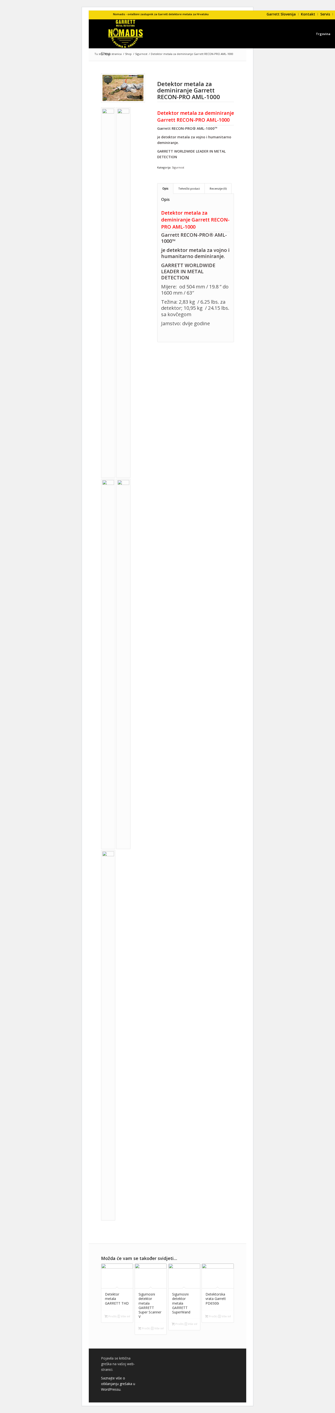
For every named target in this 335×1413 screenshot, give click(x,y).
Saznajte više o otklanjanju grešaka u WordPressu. (118, 1384)
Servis (325, 14)
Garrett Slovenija (281, 14)
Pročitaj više (112, 1316)
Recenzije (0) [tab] (218, 188)
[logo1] (125, 33)
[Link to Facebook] (109, 14)
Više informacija (125, 1316)
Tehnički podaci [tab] (189, 188)
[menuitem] (281, 14)
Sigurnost (178, 167)
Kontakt (308, 14)
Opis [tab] (165, 188)
